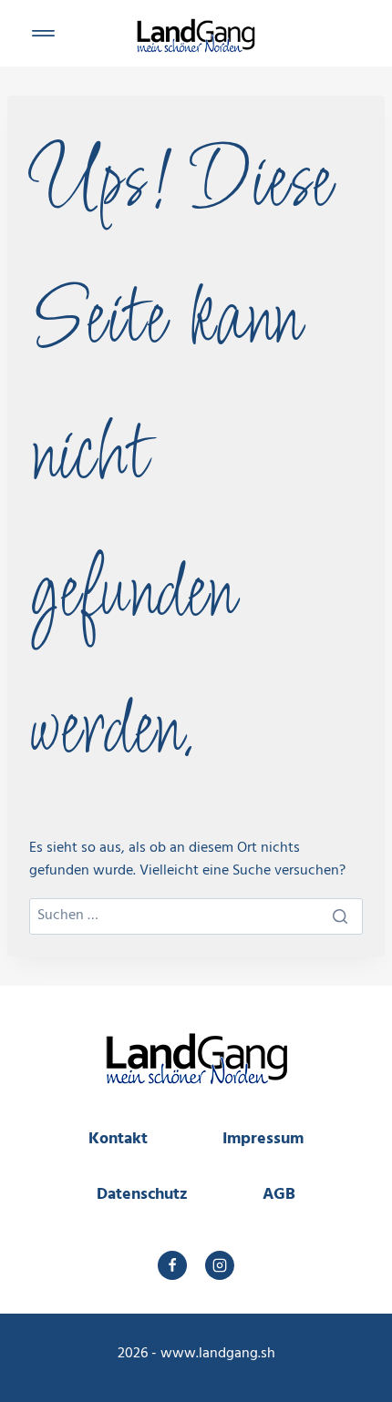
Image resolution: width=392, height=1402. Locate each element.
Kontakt (118, 1139)
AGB (279, 1195)
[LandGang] (196, 32)
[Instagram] (219, 1265)
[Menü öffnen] (43, 33)
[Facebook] (172, 1265)
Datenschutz (142, 1195)
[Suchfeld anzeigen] (352, 33)
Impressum (263, 1139)
